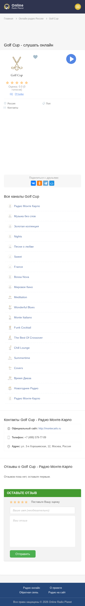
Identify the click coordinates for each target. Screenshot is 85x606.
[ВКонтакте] (33, 183)
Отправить (22, 554)
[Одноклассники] (39, 183)
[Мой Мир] (51, 183)
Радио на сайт (57, 592)
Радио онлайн (31, 587)
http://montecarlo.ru (50, 428)
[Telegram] (45, 183)
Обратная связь (28, 592)
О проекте (56, 587)
